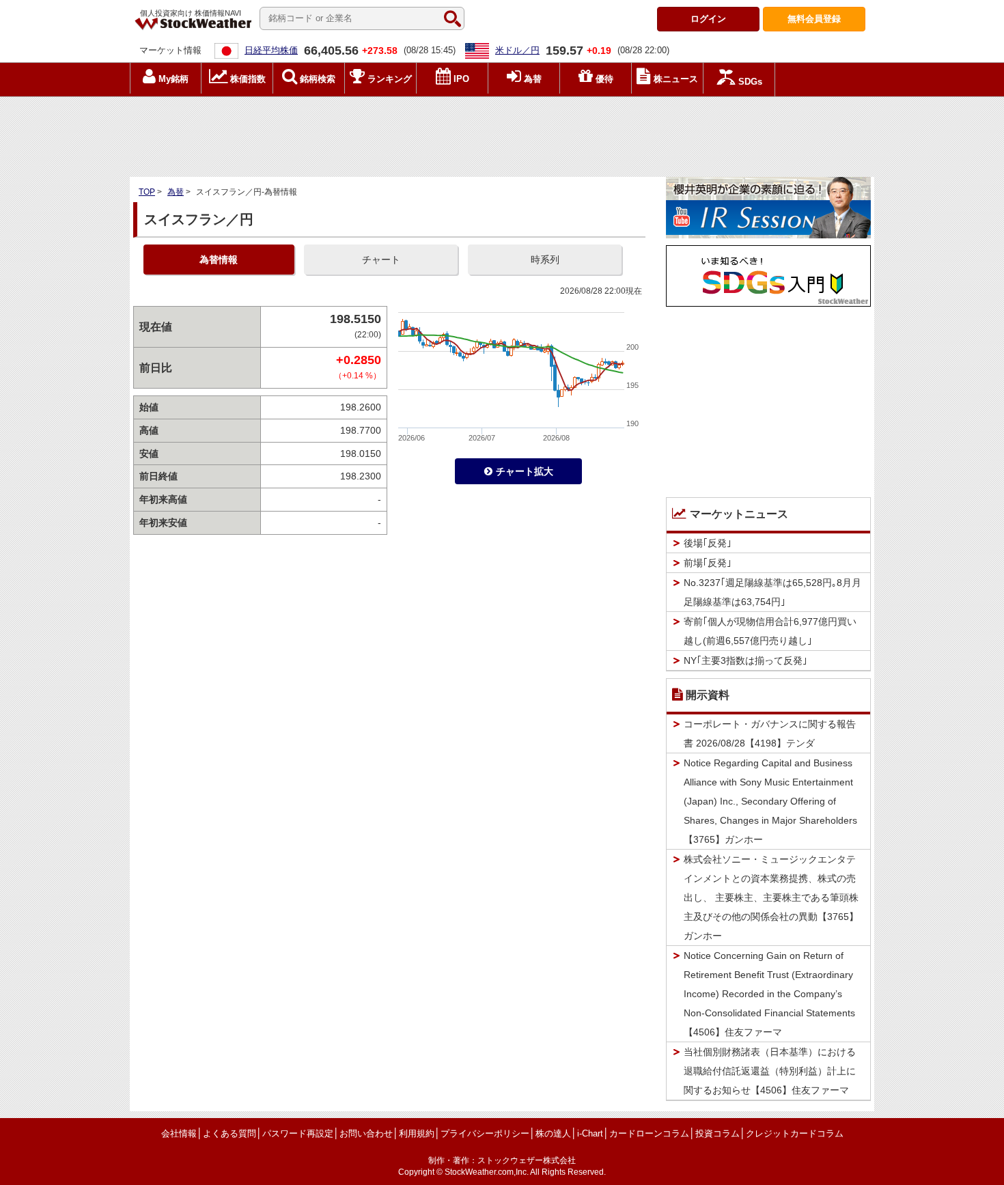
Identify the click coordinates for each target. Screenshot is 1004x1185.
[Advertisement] (502, 133)
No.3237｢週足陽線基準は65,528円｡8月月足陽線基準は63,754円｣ (772, 592)
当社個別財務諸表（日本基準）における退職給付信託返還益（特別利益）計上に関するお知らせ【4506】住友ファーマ (770, 1071)
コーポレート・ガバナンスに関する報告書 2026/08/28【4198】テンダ (770, 734)
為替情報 (218, 259)
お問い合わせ (366, 1133)
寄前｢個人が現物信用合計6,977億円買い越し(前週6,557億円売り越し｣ (770, 631)
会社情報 (179, 1133)
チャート (381, 259)
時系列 (545, 259)
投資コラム (717, 1133)
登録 (814, 19)
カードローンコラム (649, 1133)
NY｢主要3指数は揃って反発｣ (745, 660)
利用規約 (416, 1133)
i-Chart (590, 1133)
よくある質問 (229, 1133)
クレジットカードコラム (794, 1133)
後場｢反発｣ (707, 543)
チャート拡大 (524, 471)
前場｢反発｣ (707, 562)
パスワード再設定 (297, 1133)
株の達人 (553, 1133)
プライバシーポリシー (485, 1133)
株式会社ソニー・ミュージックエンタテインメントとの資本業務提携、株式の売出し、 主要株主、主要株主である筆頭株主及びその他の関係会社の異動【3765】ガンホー (771, 897)
